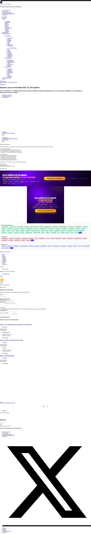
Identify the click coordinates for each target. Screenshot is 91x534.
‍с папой (3, 228)
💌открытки (70, 226)
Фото (3, 19)
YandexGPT (9, 55)
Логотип (9, 65)
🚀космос (15, 232)
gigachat (57, 238)
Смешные (7, 31)
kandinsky (3, 240)
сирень (42, 232)
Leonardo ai (9, 54)
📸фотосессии (33, 226)
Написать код (10, 64)
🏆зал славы (12, 226)
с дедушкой (28, 230)
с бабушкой (22, 230)
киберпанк (62, 232)
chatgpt (30, 238)
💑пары (40, 226)
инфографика (56, 230)
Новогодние (7, 22)
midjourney (69, 238)
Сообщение (2, 307)
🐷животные (71, 228)
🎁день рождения (62, 226)
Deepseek (9, 40)
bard (22, 240)
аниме (67, 232)
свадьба (51, 230)
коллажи (42, 230)
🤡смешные (50, 228)
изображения (27, 232)
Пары (6, 25)
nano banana (4, 238)
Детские (6, 30)
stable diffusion (77, 238)
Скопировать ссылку (6, 531)
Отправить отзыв (3, 310)
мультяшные (78, 228)
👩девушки (47, 226)
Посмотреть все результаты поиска (7, 6)
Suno (8, 42)
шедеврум (41, 238)
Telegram (4, 410)
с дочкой (12, 230)
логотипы (9, 232)
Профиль (4, 132)
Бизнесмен (9, 76)
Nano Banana (10, 37)
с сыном (8, 230)
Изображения (5, 32)
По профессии (8, 66)
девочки (83, 228)
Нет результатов (18, 6)
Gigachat (9, 51)
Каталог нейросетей (6, 77)
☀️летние (15, 228)
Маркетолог (10, 71)
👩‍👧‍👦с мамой (84, 226)
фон (75, 232)
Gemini (8, 39)
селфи (38, 230)
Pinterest (4, 529)
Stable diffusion (10, 45)
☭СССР (35, 228)
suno (35, 238)
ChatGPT (9, 41)
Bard (8, 49)
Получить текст (10, 61)
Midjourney (9, 44)
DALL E (9, 52)
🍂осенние (26, 226)
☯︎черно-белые (28, 228)
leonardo (10, 240)
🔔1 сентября (19, 226)
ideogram (16, 240)
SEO (8, 74)
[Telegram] (43, 406)
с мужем (17, 230)
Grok (8, 43)
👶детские (9, 228)
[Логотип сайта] (1, 3)
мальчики (3, 230)
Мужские (7, 24)
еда (71, 232)
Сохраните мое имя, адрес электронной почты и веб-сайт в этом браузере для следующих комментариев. (23, 308)
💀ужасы (46, 232)
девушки (7, 29)
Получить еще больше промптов (8, 402)
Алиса (63, 238)
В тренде (4, 17)
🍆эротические (42, 228)
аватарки (3, 232)
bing (27, 240)
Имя (1, 301)
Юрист (8, 73)
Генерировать (3, 81)
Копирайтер (10, 69)
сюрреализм (54, 232)
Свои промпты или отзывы (8, 133)
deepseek (23, 238)
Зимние (6, 23)
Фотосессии (7, 21)
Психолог (9, 75)
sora (47, 238)
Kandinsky (9, 53)
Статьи (8, 63)
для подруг (62, 230)
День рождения (8, 27)
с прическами (33, 230)
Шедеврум (9, 56)
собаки (47, 230)
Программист (10, 72)
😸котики (57, 228)
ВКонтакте (4, 530)
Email (1, 302)
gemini (10, 238)
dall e (84, 238)
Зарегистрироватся (13, 82)
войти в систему (3, 82)
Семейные (7, 26)
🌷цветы (21, 228)
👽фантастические (36, 232)
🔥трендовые (4, 226)
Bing (8, 50)
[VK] (47, 406)
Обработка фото (10, 62)
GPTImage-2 (17, 238)
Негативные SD (13, 47)
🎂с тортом (64, 228)
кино (58, 232)
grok (51, 238)
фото (21, 232)
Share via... (4, 532)
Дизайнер (9, 70)
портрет (75, 230)
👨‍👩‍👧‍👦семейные (78, 226)
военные (81, 230)
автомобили (69, 230)
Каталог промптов (6, 33)
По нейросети (8, 35)
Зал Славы (4, 16)
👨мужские (54, 226)
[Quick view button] (3, 334)
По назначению (8, 57)
